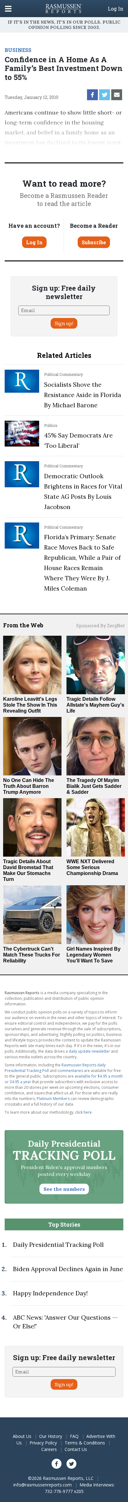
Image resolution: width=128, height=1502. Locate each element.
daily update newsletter (89, 1051)
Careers (49, 1449)
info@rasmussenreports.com (42, 1485)
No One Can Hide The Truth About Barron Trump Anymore (28, 786)
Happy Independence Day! (50, 1293)
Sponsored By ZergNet (100, 626)
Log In (115, 8)
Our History (50, 1436)
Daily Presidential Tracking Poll (58, 1244)
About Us (22, 1436)
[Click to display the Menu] (8, 8)
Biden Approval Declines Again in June (68, 1269)
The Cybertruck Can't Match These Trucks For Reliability (31, 954)
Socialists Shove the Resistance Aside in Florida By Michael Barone (82, 395)
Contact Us (76, 1449)
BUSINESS (18, 50)
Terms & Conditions (85, 1443)
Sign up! (64, 323)
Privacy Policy (43, 1443)
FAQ (74, 1436)
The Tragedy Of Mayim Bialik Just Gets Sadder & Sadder (93, 786)
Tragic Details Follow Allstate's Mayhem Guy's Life (95, 705)
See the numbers (64, 1189)
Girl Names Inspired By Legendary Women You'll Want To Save (93, 954)
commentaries (70, 1070)
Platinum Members (53, 1098)
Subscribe (94, 242)
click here (83, 1112)
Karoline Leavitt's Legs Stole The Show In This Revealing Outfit (30, 705)
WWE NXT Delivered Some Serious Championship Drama (92, 867)
